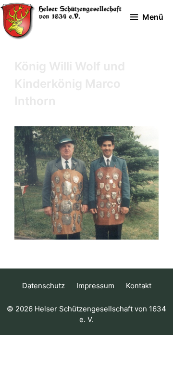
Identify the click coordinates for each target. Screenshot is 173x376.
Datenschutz (43, 285)
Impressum (95, 285)
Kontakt (138, 285)
